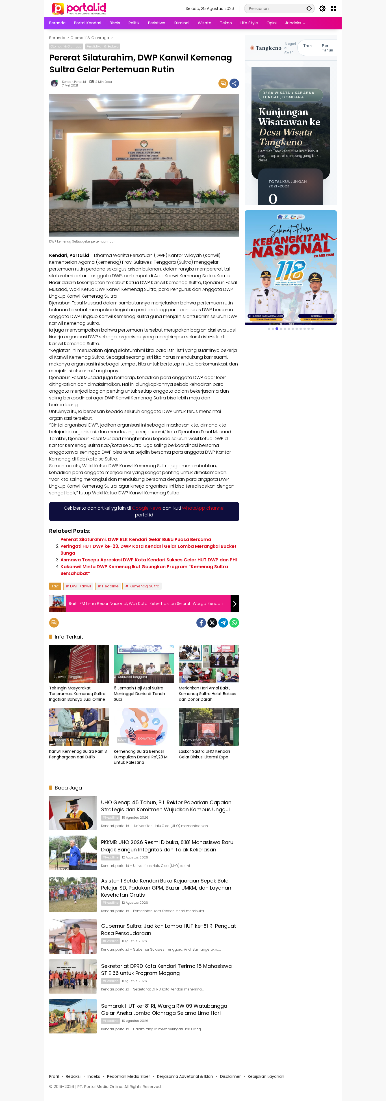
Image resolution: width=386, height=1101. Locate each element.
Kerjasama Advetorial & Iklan (185, 1076)
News (187, 676)
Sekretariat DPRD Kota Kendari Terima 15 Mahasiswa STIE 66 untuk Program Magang (166, 969)
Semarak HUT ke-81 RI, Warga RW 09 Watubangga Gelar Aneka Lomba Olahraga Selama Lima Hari (164, 1009)
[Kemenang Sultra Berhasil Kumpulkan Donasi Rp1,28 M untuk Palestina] (144, 727)
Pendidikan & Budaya (103, 46)
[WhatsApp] (234, 623)
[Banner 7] (293, 329)
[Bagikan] (234, 83)
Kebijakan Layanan (266, 1076)
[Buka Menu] (333, 8)
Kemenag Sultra (144, 586)
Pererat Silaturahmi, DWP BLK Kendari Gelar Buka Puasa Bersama (135, 539)
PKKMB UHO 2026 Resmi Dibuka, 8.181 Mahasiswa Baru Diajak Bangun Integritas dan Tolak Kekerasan (167, 846)
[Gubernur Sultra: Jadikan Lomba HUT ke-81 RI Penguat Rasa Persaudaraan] (73, 936)
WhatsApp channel (203, 508)
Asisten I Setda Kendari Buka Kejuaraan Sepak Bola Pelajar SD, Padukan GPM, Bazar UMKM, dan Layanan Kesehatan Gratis (166, 887)
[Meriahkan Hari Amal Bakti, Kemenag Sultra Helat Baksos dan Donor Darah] (209, 664)
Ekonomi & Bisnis (66, 740)
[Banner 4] (281, 329)
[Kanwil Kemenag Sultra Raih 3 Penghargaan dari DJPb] (79, 727)
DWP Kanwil (80, 586)
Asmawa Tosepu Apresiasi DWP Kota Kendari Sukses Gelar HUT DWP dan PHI (148, 560)
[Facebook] (201, 623)
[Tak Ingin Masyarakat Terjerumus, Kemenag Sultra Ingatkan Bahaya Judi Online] (79, 664)
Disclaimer (230, 1076)
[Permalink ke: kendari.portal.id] (55, 83)
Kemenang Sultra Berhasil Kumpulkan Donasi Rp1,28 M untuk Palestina (141, 757)
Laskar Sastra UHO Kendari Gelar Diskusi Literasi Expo (204, 754)
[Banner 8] (297, 329)
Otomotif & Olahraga (66, 46)
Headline (110, 586)
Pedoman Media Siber (128, 1076)
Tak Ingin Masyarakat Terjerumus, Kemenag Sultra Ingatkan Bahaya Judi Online (77, 693)
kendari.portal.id (74, 81)
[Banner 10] (304, 329)
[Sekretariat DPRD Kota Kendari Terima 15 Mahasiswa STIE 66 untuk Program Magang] (73, 976)
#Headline (110, 817)
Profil (54, 1076)
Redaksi (73, 1076)
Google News (146, 508)
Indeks (94, 1076)
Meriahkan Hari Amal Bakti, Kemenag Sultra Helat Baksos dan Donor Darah (207, 693)
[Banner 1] (269, 329)
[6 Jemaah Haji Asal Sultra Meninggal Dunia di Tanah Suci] (144, 664)
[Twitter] (212, 623)
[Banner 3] (277, 328)
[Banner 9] (301, 329)
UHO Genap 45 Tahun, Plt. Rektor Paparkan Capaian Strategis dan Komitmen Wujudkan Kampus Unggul (166, 806)
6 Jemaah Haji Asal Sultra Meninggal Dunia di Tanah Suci (139, 693)
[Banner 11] (308, 329)
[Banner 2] (273, 329)
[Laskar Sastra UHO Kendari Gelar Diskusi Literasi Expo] (209, 727)
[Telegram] (223, 623)
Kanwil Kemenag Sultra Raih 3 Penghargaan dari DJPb (78, 754)
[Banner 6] (289, 329)
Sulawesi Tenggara (67, 676)
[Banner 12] (312, 329)
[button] (309, 8)
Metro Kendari (193, 740)
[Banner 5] (285, 329)
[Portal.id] (79, 8)
